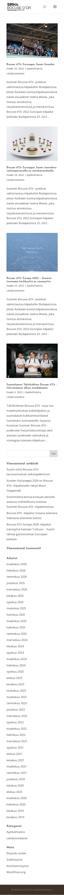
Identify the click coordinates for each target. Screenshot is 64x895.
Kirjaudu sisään (16, 853)
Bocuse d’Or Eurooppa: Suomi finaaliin (30, 64)
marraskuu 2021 (16, 741)
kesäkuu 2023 (15, 684)
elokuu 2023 (14, 678)
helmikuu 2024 (15, 665)
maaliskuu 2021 (16, 766)
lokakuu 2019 (15, 811)
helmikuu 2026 (15, 570)
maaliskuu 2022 (16, 729)
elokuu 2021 (14, 754)
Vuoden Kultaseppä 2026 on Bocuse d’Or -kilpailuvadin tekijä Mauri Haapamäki (29, 485)
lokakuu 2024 (15, 646)
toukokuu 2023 (16, 691)
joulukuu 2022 (15, 709)
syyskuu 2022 (15, 722)
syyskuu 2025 (15, 602)
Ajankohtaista (34, 68)
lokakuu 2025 (15, 596)
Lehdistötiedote (15, 73)
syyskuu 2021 (15, 747)
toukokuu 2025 (16, 608)
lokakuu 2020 (15, 785)
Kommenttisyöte (17, 866)
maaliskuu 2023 (16, 697)
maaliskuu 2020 (16, 798)
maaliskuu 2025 (16, 621)
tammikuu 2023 (16, 703)
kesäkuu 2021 (15, 760)
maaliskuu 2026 (16, 564)
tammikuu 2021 (16, 773)
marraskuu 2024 (16, 640)
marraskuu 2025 (16, 589)
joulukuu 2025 (15, 583)
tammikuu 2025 (16, 634)
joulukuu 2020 (15, 779)
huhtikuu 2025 (15, 615)
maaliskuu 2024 (16, 659)
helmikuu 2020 (15, 804)
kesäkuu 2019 (15, 817)
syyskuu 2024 (15, 653)
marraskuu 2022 (16, 716)
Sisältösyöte (14, 859)
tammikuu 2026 (16, 577)
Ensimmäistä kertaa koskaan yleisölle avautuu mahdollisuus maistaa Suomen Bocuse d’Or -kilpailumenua (30, 502)
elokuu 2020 (14, 792)
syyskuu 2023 (15, 671)
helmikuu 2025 (15, 627)
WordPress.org (16, 872)
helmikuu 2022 (15, 735)
